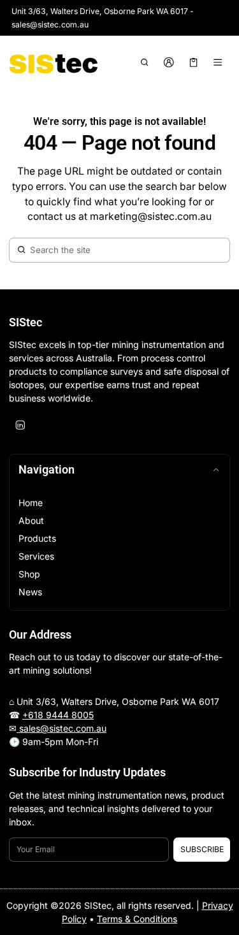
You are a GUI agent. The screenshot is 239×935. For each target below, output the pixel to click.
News (30, 591)
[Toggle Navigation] (218, 62)
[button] (144, 62)
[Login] (169, 62)
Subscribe (202, 849)
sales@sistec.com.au (61, 728)
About (31, 520)
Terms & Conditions (137, 918)
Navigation (46, 469)
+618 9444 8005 (58, 714)
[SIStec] (53, 62)
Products (37, 538)
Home (30, 502)
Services (36, 556)
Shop (29, 574)
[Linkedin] (20, 425)
